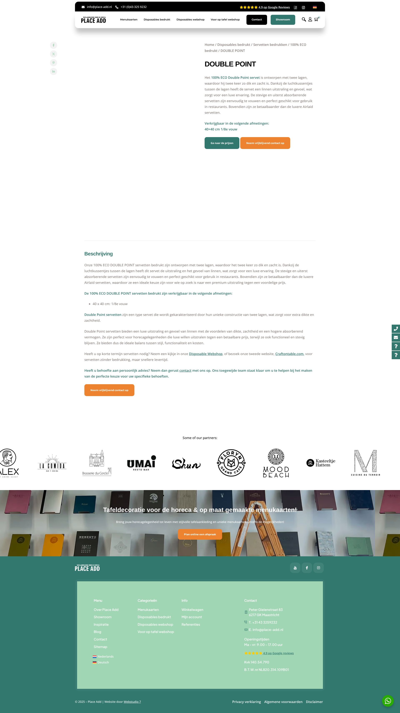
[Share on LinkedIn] (53, 71)
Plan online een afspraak (200, 534)
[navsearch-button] (304, 20)
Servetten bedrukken (270, 44)
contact (185, 370)
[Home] (93, 20)
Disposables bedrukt (157, 19)
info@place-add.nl (99, 7)
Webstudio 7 (132, 702)
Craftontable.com (289, 353)
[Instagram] (318, 568)
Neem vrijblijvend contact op (265, 143)
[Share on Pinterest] (53, 62)
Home (209, 44)
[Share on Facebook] (53, 45)
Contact (257, 19)
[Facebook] (295, 568)
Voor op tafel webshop (225, 19)
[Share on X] (53, 54)
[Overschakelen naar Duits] (315, 7)
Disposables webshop (190, 19)
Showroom (283, 19)
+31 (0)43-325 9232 (133, 7)
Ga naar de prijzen (222, 143)
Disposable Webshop (205, 353)
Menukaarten (128, 19)
